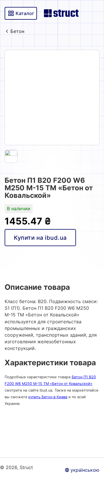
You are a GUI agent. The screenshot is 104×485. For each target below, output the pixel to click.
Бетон (17, 31)
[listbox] (52, 97)
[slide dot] (11, 156)
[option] (52, 97)
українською (84, 470)
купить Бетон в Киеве (47, 397)
